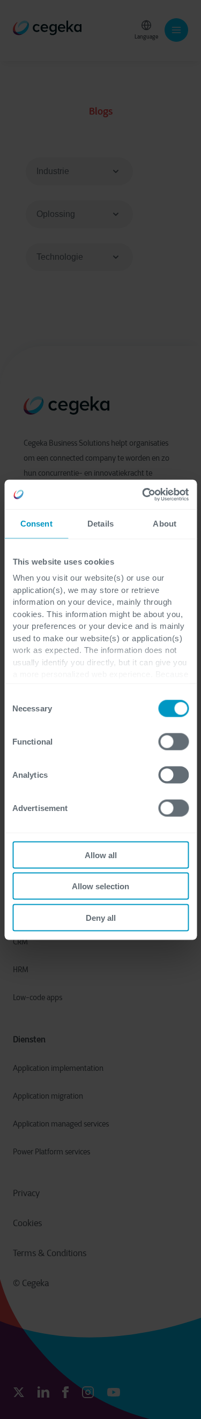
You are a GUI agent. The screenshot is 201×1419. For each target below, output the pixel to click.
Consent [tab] (36, 523)
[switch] (173, 741)
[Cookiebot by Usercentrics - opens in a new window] (143, 494)
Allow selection (100, 886)
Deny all (101, 917)
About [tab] (164, 523)
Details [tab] (100, 523)
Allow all (101, 854)
